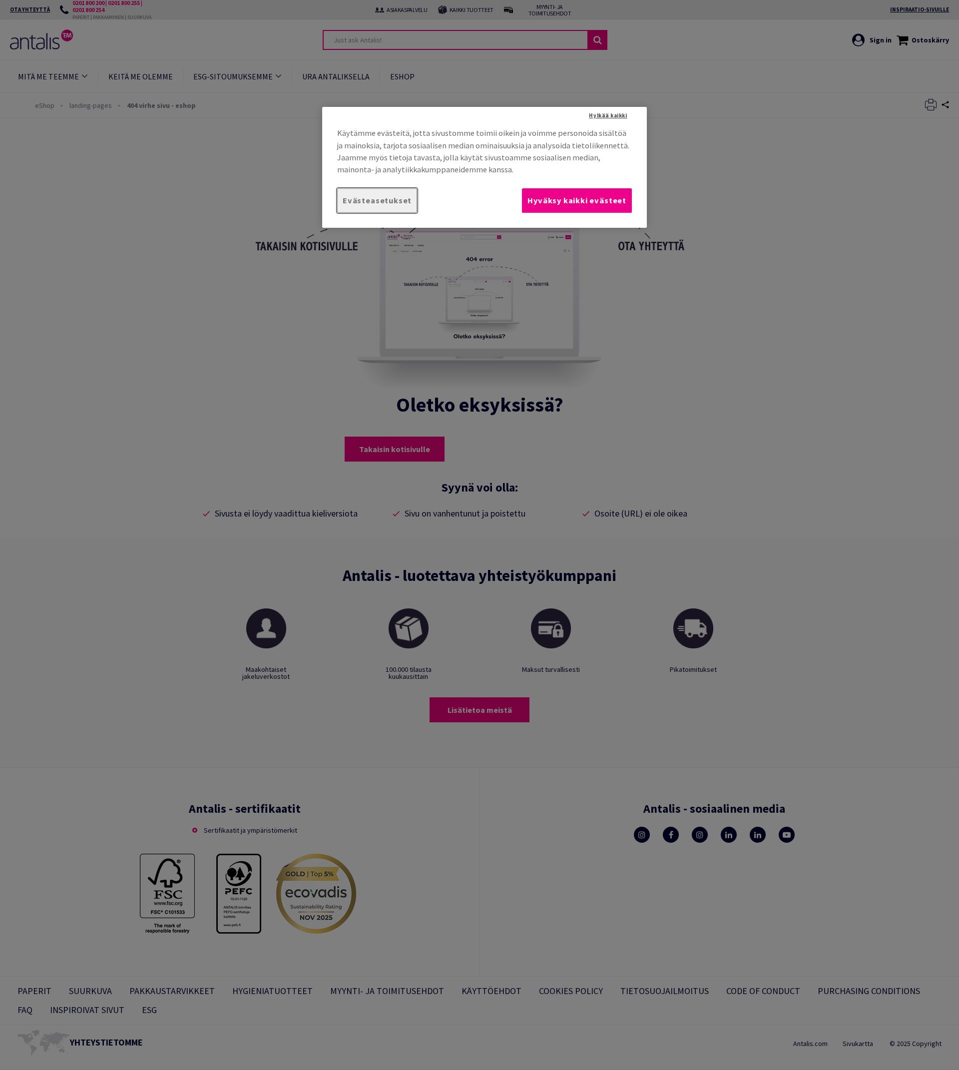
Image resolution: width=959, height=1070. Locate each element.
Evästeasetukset (377, 200)
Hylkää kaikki (608, 115)
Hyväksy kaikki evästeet (576, 200)
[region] (484, 167)
